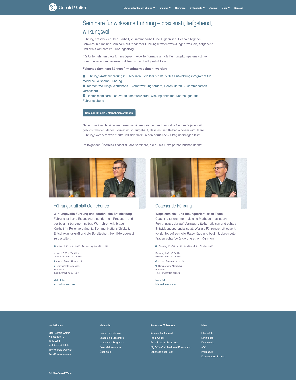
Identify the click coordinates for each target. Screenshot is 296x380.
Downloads (207, 342)
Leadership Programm (112, 342)
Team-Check (157, 337)
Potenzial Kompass (110, 347)
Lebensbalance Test (161, 352)
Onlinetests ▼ (197, 8)
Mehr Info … (61, 280)
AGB (203, 347)
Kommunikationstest (161, 333)
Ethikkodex (207, 337)
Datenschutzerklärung (213, 356)
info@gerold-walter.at (60, 349)
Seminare (180, 8)
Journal (213, 8)
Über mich (105, 352)
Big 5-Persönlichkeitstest (164, 342)
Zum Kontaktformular (60, 354)
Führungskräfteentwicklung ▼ (139, 8)
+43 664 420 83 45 (59, 345)
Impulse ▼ (165, 8)
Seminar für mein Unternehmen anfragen (109, 113)
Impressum (207, 352)
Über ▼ (226, 8)
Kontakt (238, 8)
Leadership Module (110, 333)
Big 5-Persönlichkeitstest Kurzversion (170, 347)
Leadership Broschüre (112, 337)
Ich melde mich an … (66, 284)
